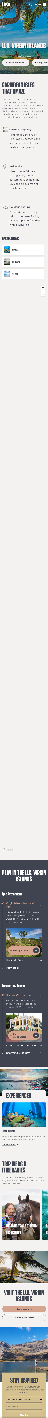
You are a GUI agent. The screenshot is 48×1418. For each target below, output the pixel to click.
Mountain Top (14, 960)
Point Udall (12, 968)
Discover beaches (16, 62)
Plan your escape (25, 1317)
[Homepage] (6, 5)
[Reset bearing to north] (43, 294)
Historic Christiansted (19, 995)
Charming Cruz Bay (18, 1053)
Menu (37, 4)
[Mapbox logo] (8, 849)
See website (22, 1309)
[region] (24, 568)
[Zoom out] (43, 291)
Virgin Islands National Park (20, 905)
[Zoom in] (43, 287)
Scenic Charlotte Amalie (21, 1045)
